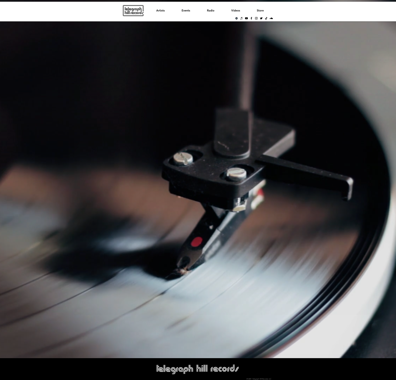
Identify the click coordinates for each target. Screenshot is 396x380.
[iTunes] (241, 18)
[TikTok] (266, 18)
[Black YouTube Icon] (246, 18)
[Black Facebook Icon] (251, 18)
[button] (210, 10)
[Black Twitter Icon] (261, 18)
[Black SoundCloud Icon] (271, 18)
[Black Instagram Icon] (256, 18)
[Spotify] (236, 18)
